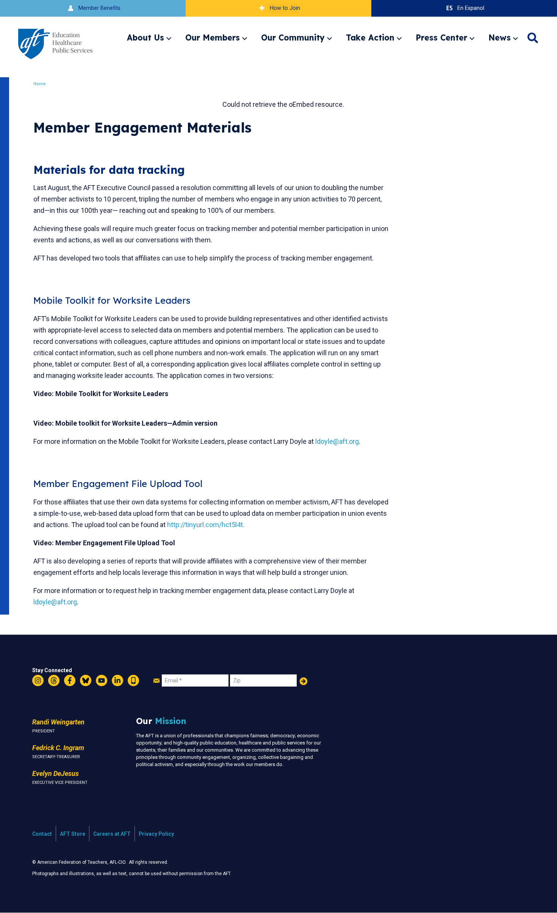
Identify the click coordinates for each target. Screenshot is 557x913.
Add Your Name (303, 681)
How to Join (285, 8)
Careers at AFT (112, 834)
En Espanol (470, 8)
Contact (42, 834)
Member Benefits (99, 8)
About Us (145, 37)
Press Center (441, 37)
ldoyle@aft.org (337, 441)
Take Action (370, 37)
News (499, 37)
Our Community (293, 37)
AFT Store (72, 834)
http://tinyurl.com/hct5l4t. (205, 525)
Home (39, 83)
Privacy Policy (156, 834)
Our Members (212, 37)
